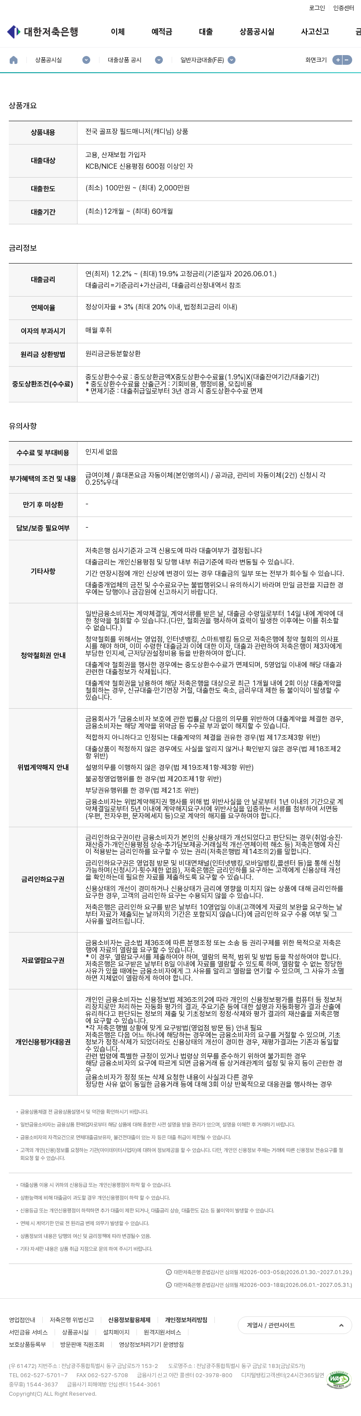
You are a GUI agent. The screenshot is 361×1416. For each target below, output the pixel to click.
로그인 (317, 8)
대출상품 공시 (124, 60)
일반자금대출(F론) (202, 60)
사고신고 (315, 31)
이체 (118, 31)
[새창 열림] (339, 1380)
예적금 (162, 31)
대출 (206, 31)
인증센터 (343, 8)
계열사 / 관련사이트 (271, 1325)
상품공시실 (257, 31)
